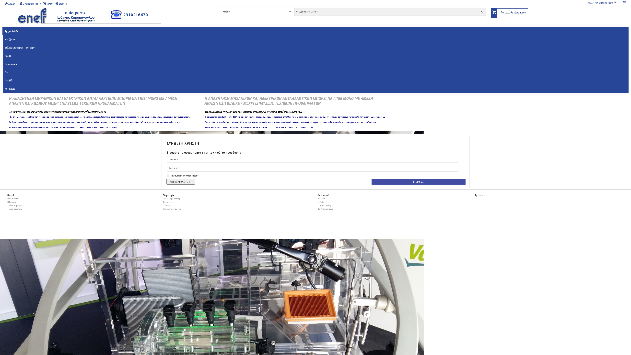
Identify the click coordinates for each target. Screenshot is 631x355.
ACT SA (19, 234)
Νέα (7, 72)
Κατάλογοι (10, 88)
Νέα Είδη (9, 80)
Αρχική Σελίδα (11, 31)
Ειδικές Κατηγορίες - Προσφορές (20, 47)
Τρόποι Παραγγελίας (171, 199)
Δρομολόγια (10, 105)
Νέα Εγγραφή (11, 97)
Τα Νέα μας (168, 205)
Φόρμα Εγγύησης (13, 113)
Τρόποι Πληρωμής (14, 205)
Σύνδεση (321, 199)
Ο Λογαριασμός (324, 205)
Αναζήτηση (10, 39)
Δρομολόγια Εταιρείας (172, 209)
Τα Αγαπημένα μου (325, 209)
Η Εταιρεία (11, 202)
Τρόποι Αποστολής (15, 209)
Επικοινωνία (11, 64)
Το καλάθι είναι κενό (513, 12)
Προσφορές (168, 202)
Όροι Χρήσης (12, 199)
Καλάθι (8, 56)
